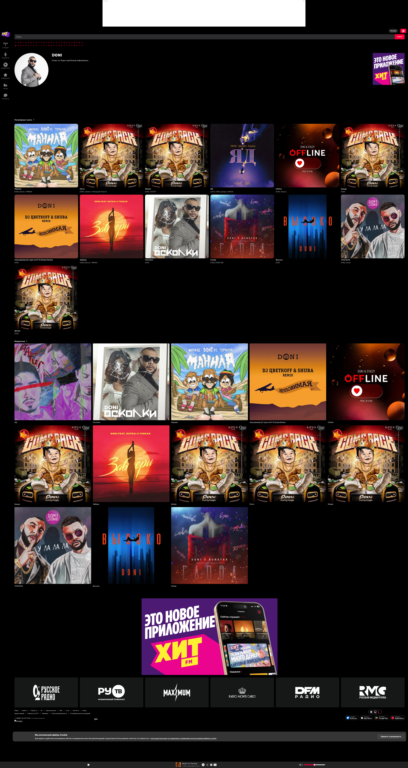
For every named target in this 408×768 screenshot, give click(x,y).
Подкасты (34, 710)
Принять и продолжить (391, 736)
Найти (399, 37)
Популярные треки (23, 120)
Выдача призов (19, 713)
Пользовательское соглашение (80, 713)
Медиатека (19, 341)
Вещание (45, 713)
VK (41, 710)
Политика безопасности (59, 713)
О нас (67, 710)
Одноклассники (51, 710)
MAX (61, 710)
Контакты (76, 710)
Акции (84, 710)
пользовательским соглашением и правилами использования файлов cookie (183, 738)
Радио (16, 710)
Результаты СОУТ (33, 713)
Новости (24, 710)
